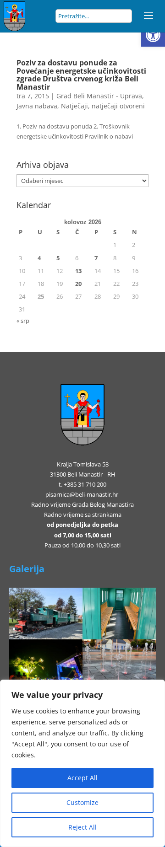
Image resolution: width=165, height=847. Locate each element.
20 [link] (78, 283)
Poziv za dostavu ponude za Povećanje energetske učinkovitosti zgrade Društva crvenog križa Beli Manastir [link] (81, 75)
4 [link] (39, 258)
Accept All (82, 777)
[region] (82, 763)
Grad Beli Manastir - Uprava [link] (99, 95)
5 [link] (58, 258)
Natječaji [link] (74, 106)
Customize (82, 802)
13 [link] (78, 271)
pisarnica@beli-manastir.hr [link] (81, 494)
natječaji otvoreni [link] (118, 106)
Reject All (82, 827)
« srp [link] (22, 320)
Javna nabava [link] (36, 106)
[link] (153, 35)
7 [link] (96, 258)
